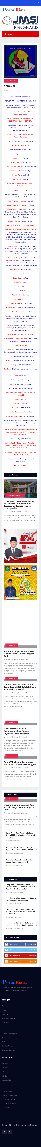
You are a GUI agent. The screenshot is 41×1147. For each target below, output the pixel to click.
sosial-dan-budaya (15, 495)
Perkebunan (6, 1038)
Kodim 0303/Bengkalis (9, 1033)
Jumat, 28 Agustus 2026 (21, 512)
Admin (8, 512)
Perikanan (5, 1042)
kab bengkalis (6, 1072)
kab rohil (5, 1063)
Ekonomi (5, 1014)
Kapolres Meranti (7, 1046)
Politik (4, 1010)
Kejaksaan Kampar (8, 1050)
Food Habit (11, 81)
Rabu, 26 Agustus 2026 (21, 693)
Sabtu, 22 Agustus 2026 (21, 768)
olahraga (12, 645)
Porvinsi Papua (7, 1091)
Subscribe (32, 955)
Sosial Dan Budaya (8, 1018)
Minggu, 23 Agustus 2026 (21, 737)
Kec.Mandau (6, 1108)
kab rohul (5, 1068)
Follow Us (32, 950)
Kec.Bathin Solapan (8, 1099)
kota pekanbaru (7, 1080)
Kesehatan (5, 1022)
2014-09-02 (9, 90)
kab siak (4, 1076)
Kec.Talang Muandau (9, 1103)
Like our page (31, 944)
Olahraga (12, 799)
